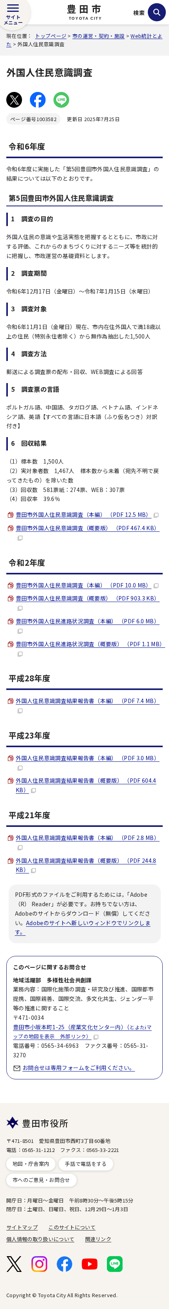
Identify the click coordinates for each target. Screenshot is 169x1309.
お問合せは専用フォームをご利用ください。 (78, 1068)
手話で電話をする (86, 1163)
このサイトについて (72, 1227)
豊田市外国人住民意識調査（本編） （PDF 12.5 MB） (84, 514)
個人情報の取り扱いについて (40, 1239)
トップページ (50, 35)
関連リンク (98, 1239)
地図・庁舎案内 (31, 1163)
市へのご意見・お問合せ (41, 1180)
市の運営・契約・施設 (98, 35)
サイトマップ (22, 1227)
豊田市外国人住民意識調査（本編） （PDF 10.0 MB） (84, 585)
